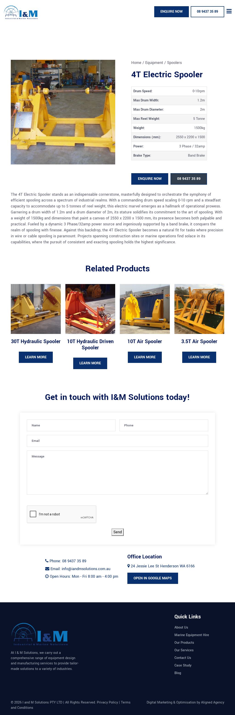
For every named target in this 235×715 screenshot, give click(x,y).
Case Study (182, 665)
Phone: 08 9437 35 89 (67, 561)
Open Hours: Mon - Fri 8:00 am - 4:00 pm (83, 576)
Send (117, 532)
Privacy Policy (107, 702)
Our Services (184, 650)
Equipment (154, 62)
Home (136, 62)
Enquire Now (171, 11)
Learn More (36, 357)
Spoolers (174, 62)
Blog (177, 673)
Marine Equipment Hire (191, 635)
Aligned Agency (212, 702)
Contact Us (182, 657)
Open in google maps (153, 578)
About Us (181, 627)
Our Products (184, 642)
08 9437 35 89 (207, 11)
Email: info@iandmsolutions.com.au (79, 568)
